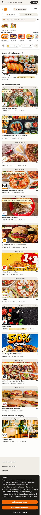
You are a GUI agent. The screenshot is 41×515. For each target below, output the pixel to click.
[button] (4, 9)
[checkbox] (5, 38)
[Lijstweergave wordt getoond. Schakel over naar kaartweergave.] (38, 19)
